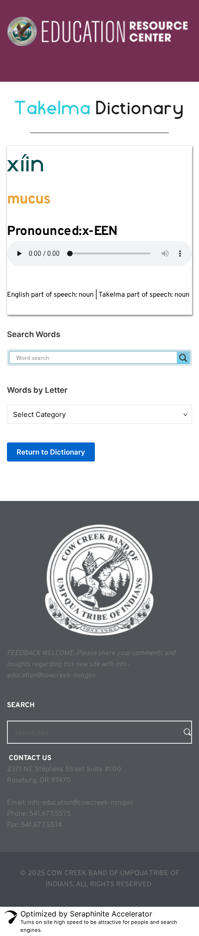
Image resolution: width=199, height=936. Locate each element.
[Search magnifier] (183, 357)
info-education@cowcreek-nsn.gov (80, 803)
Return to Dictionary (51, 452)
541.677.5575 (50, 814)
